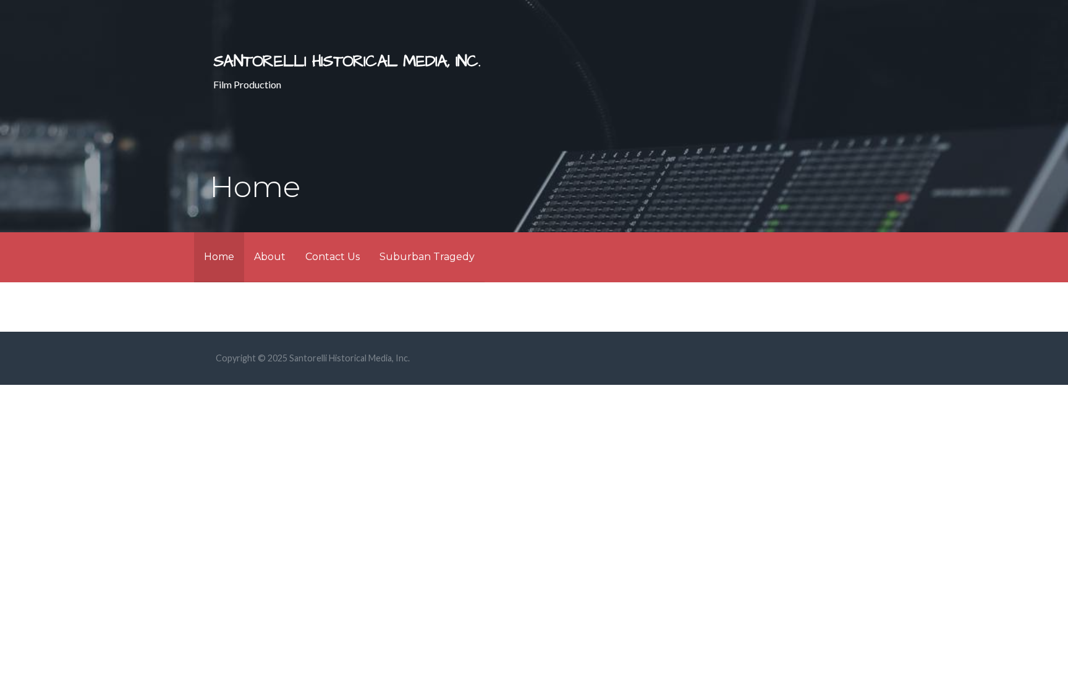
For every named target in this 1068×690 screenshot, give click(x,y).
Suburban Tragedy (427, 257)
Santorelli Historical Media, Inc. (346, 61)
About (270, 257)
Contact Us (332, 257)
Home (219, 257)
